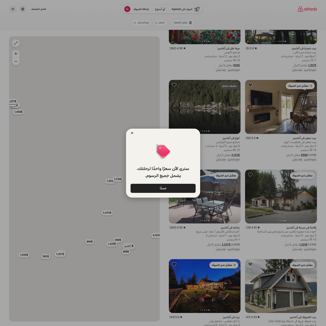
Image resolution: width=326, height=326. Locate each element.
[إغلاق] (132, 132)
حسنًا (163, 188)
